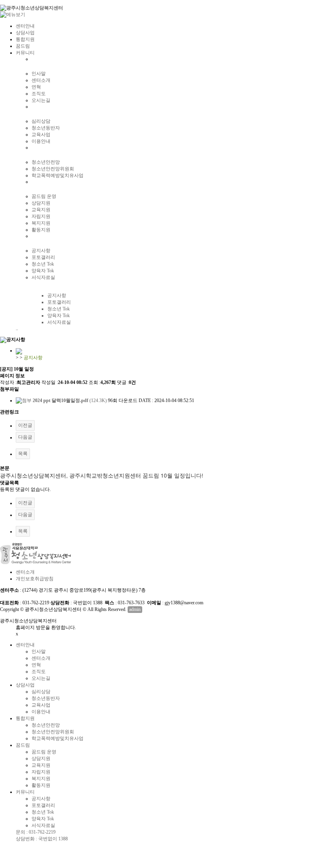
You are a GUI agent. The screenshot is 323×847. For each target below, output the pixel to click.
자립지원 (41, 216)
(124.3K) (70, 400)
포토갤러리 (43, 257)
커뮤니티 (25, 52)
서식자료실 (43, 277)
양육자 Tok (43, 270)
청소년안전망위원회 (53, 169)
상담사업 (25, 32)
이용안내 (41, 141)
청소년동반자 (46, 128)
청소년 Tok (43, 264)
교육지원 (41, 209)
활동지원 (41, 230)
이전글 (25, 425)
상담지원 (41, 203)
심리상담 (41, 121)
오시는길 (41, 100)
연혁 (36, 87)
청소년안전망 (46, 162)
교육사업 (41, 134)
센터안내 (25, 26)
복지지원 (41, 223)
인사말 (39, 73)
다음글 (25, 437)
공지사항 (41, 250)
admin (135, 609)
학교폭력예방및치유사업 (58, 175)
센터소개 (41, 80)
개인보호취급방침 (35, 578)
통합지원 (25, 39)
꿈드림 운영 (44, 196)
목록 (23, 453)
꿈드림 (23, 46)
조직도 (39, 93)
